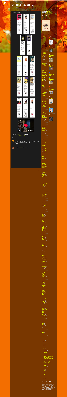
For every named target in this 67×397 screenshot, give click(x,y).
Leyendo (43, 215)
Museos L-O (44, 245)
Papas (43, 265)
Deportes (43, 127)
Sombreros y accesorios (44, 298)
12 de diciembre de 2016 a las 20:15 (22, 140)
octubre (45, 365)
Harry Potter (44, 205)
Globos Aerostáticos (44, 199)
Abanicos (43, 36)
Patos (43, 268)
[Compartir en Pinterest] (27, 134)
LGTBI (43, 216)
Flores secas (44, 182)
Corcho (43, 120)
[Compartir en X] (26, 134)
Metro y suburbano (43, 237)
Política (43, 281)
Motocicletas (44, 240)
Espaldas (43, 163)
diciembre (45, 350)
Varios (43, 323)
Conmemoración (44, 117)
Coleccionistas (44, 113)
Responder (16, 144)
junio (44, 370)
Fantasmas (43, 167)
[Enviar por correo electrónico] (24, 134)
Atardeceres (44, 65)
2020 (44, 344)
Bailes (43, 69)
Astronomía (43, 64)
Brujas (43, 87)
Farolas (43, 168)
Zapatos (43, 331)
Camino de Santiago (43, 95)
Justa (15, 147)
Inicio (27, 170)
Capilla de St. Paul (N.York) (48, 361)
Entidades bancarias (43, 158)
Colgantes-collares (43, 116)
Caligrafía (43, 93)
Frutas (43, 186)
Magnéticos (43, 223)
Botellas (43, 85)
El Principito (43, 152)
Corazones (43, 119)
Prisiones (43, 282)
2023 (44, 340)
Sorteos (43, 300)
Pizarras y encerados (43, 275)
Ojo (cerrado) (44, 258)
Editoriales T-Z (44, 150)
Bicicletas (43, 81)
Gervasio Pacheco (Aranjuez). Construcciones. (48, 357)
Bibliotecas (43, 80)
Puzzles (43, 283)
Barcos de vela (44, 77)
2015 (44, 378)
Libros (43, 219)
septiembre (45, 366)
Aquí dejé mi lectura (44, 54)
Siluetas (43, 294)
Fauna (43, 171)
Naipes (43, 251)
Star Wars (43, 301)
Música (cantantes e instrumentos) (45, 249)
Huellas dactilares (44, 207)
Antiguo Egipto (17, 135)
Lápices (43, 214)
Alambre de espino (43, 42)
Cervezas (43, 106)
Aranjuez (43, 55)
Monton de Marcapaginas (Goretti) (51, 116)
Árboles (43, 56)
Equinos (43, 159)
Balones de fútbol (44, 70)
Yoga (26, 135)
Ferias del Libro (44, 172)
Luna (42, 220)
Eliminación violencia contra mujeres (44, 156)
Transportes (44, 315)
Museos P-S (44, 246)
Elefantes (43, 153)
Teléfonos (43, 308)
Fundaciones (44, 190)
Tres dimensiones (44, 316)
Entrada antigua (36, 170)
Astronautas (44, 63)
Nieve (43, 257)
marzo (45, 374)
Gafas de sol (44, 193)
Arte (42, 59)
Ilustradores (44, 209)
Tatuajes (43, 304)
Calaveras (43, 91)
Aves (42, 66)
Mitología (43, 238)
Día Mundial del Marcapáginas (44, 130)
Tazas (43, 307)
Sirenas (43, 295)
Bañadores (43, 74)
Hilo (42, 206)
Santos (43, 290)
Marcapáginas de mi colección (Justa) (51, 56)
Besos (43, 79)
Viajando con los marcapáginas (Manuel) (51, 89)
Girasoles (43, 196)
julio (44, 369)
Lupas (43, 221)
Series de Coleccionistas (44, 292)
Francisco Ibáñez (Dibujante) (44, 184)
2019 (44, 345)
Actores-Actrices (44, 38)
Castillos (43, 100)
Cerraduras (43, 105)
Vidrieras (43, 325)
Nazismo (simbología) (44, 255)
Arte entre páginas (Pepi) (51, 66)
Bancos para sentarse (44, 72)
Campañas (43, 96)
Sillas (42, 293)
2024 (44, 339)
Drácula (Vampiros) (43, 136)
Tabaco (43, 303)
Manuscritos (44, 227)
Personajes (43, 272)
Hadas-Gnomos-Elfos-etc (44, 202)
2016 (44, 349)
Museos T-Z (44, 247)
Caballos (43, 88)
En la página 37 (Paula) (51, 98)
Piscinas (43, 273)
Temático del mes (44, 309)
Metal (43, 235)
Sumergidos (44, 302)
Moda (43, 239)
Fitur (42, 176)
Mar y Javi (43, 231)
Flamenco (43, 177)
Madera (43, 222)
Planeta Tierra (44, 276)
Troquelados (44, 318)
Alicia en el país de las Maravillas (44, 47)
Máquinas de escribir (44, 229)
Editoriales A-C (22, 135)
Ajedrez (43, 40)
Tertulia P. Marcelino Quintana (43, 312)
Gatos (43, 195)
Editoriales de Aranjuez (44, 145)
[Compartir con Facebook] (26, 134)
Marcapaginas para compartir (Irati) (51, 79)
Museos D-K (44, 244)
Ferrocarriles (44, 175)
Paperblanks (44, 266)
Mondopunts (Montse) (51, 39)
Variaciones (43, 322)
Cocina (43, 112)
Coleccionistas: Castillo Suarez (48, 358)
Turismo (43, 319)
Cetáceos (43, 107)
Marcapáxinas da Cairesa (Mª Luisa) (51, 74)
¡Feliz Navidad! (46, 355)
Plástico (43, 277)
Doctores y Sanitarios (43, 133)
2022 (44, 341)
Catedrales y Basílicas (44, 102)
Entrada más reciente (16, 170)
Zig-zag (43, 332)
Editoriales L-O (44, 146)
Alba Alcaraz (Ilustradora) (44, 44)
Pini (15, 140)
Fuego (43, 187)
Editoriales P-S (44, 148)
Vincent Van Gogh (44, 326)
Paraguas (43, 267)
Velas (43, 324)
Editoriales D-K (44, 142)
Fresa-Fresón (44, 185)
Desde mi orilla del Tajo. (23, 4)
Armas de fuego (44, 57)
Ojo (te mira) (44, 261)
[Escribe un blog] (25, 134)
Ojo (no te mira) (44, 259)
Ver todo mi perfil (49, 12)
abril (44, 373)
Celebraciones (44, 103)
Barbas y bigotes (44, 75)
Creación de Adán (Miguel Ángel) (44, 123)
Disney (43, 131)
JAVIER (48, 11)
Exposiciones (44, 166)
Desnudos (43, 128)
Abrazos (43, 37)
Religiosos (43, 286)
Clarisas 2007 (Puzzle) (47, 362)
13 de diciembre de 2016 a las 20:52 (22, 147)
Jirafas (43, 213)
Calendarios (44, 92)
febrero (45, 375)
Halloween (43, 204)
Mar (42, 230)
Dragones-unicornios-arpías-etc (44, 139)
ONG (42, 262)
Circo (42, 111)
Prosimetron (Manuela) (51, 47)
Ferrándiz (43, 174)
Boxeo (43, 86)
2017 (44, 348)
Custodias (43, 126)
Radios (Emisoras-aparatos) (45, 285)
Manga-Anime (44, 226)
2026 (44, 336)
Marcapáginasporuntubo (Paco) (51, 107)
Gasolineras (44, 194)
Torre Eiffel (43, 314)
